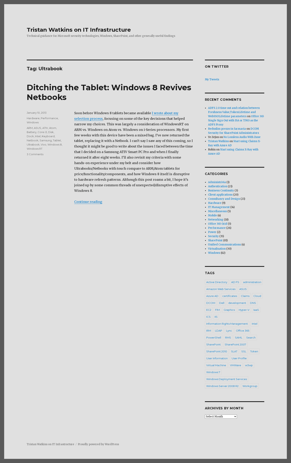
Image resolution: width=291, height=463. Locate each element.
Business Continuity (221, 190)
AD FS (235, 282)
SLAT (234, 351)
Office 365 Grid (217, 223)
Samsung (46, 140)
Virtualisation (217, 248)
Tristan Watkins (218, 141)
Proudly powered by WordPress (98, 444)
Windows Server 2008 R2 (222, 386)
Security (213, 236)
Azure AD (212, 296)
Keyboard (48, 136)
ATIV (45, 127)
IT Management (219, 207)
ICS (208, 316)
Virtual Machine (216, 365)
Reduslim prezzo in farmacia (227, 128)
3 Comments (35, 154)
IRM (208, 330)
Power (212, 232)
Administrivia (217, 182)
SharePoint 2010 (216, 351)
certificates (229, 296)
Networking (215, 219)
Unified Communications (224, 244)
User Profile (239, 358)
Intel (38, 136)
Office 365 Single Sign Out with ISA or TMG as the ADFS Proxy (236, 120)
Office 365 (242, 330)
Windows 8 (55, 144)
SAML (238, 337)
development (237, 302)
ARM (30, 127)
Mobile (212, 215)
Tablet (57, 140)
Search (251, 337)
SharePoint (215, 240)
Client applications (220, 194)
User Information (217, 358)
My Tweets (212, 79)
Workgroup (249, 386)
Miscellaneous (217, 211)
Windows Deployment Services (226, 379)
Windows (33, 122)
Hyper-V (244, 309)
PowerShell (213, 337)
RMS (228, 337)
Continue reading (88, 202)
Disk (51, 132)
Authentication (217, 186)
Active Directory (216, 282)
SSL (243, 351)
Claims (245, 296)
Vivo (43, 144)
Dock (30, 136)
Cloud (257, 296)
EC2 (208, 309)
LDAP (218, 330)
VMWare (235, 365)
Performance (49, 118)
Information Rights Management (227, 323)
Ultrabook (33, 144)
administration (252, 282)
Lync (229, 330)
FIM (217, 309)
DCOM (210, 302)
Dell (221, 302)
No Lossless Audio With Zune (242, 137)
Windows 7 (213, 372)
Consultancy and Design (224, 199)
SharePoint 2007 (235, 344)
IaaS (256, 309)
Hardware (33, 118)
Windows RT (34, 148)
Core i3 (42, 132)
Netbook (32, 140)
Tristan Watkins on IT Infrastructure (79, 29)
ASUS (37, 127)
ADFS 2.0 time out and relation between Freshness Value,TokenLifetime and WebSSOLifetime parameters (234, 112)
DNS (253, 302)
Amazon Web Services (220, 289)
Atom (52, 127)
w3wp (249, 365)
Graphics (229, 309)
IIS (216, 316)
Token (254, 351)
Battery (31, 132)
